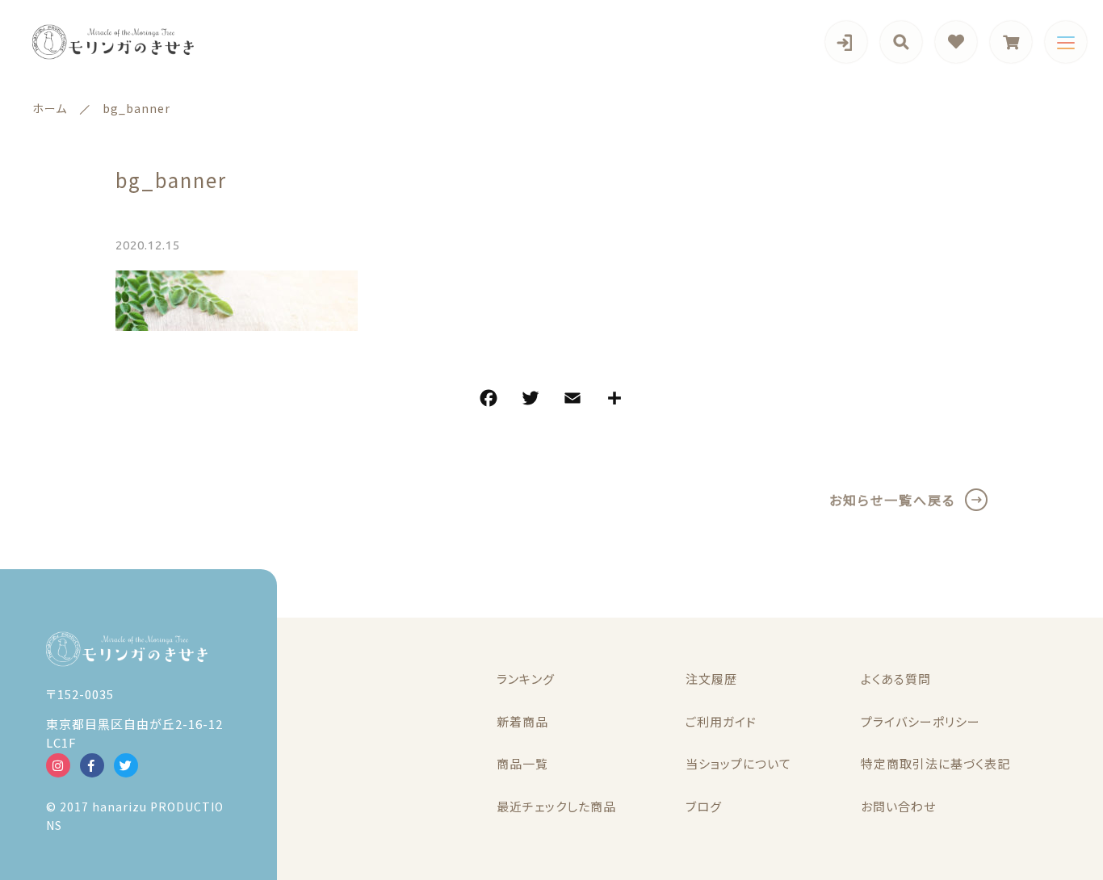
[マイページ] (846, 42)
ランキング (526, 678)
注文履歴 (711, 678)
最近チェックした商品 (556, 806)
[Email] (572, 400)
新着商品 (522, 721)
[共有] (614, 400)
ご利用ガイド (721, 721)
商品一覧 (522, 763)
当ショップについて (738, 763)
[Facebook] (488, 400)
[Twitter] (530, 400)
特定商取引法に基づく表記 (935, 763)
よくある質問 (896, 678)
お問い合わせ (898, 806)
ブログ (704, 806)
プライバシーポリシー (920, 721)
